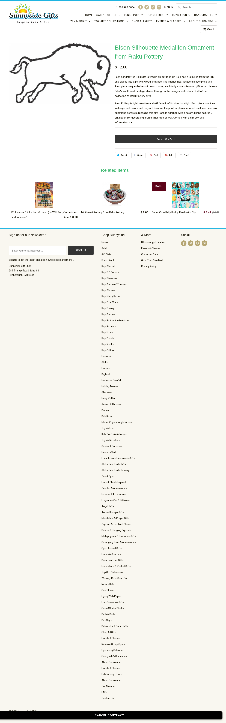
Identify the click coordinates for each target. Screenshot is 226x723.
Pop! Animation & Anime (115, 320)
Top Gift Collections (109, 21)
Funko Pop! (132, 15)
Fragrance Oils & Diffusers (116, 500)
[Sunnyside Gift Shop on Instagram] (153, 7)
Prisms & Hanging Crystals (116, 530)
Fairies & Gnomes (111, 554)
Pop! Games (108, 314)
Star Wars (107, 392)
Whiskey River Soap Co (114, 578)
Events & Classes (169, 21)
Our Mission (108, 686)
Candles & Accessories (114, 488)
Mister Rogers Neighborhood (117, 422)
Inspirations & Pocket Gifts (116, 566)
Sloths (105, 362)
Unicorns (106, 356)
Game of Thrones (111, 404)
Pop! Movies (108, 290)
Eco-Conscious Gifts (113, 602)
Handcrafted (204, 15)
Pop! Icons (107, 332)
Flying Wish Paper (111, 596)
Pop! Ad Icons (109, 326)
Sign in (168, 7)
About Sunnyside (201, 21)
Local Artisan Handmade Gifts (118, 458)
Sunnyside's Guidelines (114, 656)
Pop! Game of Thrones (114, 284)
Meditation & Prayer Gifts (115, 518)
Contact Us (108, 698)
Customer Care (149, 254)
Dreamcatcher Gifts (112, 560)
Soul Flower (108, 590)
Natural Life (108, 584)
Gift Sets (114, 15)
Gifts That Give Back (152, 260)
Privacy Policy (148, 266)
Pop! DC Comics (110, 272)
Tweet (124, 155)
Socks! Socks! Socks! (113, 608)
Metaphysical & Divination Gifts (119, 536)
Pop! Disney (108, 308)
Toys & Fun (180, 15)
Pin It (156, 155)
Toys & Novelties (111, 440)
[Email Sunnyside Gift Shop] (159, 7)
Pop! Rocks (108, 344)
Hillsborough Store (112, 674)
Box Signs (107, 620)
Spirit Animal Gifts (112, 548)
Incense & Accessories (114, 494)
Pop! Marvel (108, 266)
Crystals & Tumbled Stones (117, 524)
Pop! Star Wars (110, 302)
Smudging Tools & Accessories (119, 542)
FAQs (104, 692)
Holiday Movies (110, 386)
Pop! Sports (108, 338)
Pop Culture (156, 15)
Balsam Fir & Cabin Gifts (115, 626)
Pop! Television (110, 278)
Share (140, 155)
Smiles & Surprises (112, 446)
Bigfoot (106, 374)
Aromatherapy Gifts (113, 512)
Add (171, 155)
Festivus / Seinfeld (112, 380)
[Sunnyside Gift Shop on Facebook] (140, 7)
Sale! (100, 15)
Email (186, 155)
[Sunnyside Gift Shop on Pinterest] (146, 7)
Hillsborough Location (153, 242)
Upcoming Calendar (112, 650)
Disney (105, 410)
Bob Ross (107, 416)
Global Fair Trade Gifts (114, 464)
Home (89, 15)
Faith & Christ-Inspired (114, 482)
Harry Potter (108, 398)
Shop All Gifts (142, 21)
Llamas (106, 368)
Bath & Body (108, 614)
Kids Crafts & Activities (114, 434)
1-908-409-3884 (125, 7)
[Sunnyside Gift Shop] (33, 14)
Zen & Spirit (79, 21)
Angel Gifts (108, 506)
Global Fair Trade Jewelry (115, 470)
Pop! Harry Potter (111, 296)
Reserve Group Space (114, 644)
